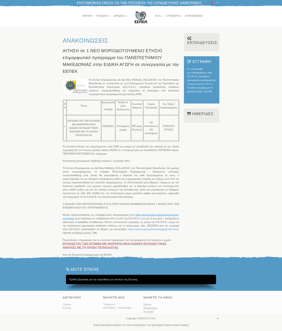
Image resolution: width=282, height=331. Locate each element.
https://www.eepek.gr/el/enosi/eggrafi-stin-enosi (153, 229)
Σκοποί (147, 304)
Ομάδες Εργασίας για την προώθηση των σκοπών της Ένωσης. (103, 279)
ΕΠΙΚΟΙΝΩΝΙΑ (194, 15)
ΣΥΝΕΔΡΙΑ (173, 15)
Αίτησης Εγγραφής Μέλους (200, 84)
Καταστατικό (150, 307)
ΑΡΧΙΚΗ (88, 15)
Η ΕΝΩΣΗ (102, 15)
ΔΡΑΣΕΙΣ (119, 15)
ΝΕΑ (157, 15)
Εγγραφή (148, 311)
